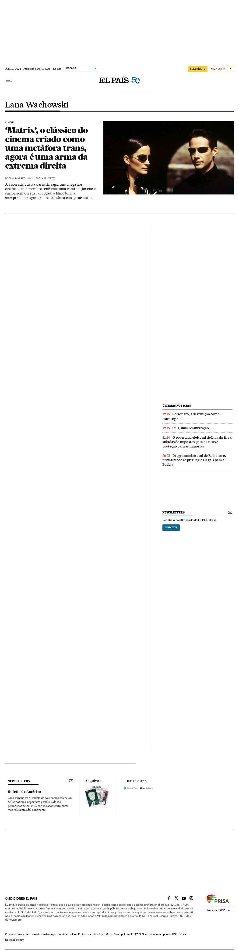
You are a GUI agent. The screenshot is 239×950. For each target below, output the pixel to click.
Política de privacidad (91, 934)
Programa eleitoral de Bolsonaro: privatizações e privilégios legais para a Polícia (194, 460)
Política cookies (67, 934)
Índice (182, 934)
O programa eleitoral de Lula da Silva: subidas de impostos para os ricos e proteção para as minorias (197, 441)
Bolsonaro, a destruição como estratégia (190, 416)
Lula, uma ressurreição (190, 428)
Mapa (109, 934)
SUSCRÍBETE (197, 68)
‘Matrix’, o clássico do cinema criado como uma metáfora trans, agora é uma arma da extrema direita (46, 148)
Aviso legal (49, 934)
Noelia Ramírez (15, 178)
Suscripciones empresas (156, 934)
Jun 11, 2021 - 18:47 (41, 178)
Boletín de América (24, 792)
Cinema (9, 122)
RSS (174, 934)
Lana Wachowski (37, 105)
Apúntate (171, 527)
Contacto (10, 934)
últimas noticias (176, 405)
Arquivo (92, 781)
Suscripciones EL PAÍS (127, 934)
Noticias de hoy (14, 939)
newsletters (173, 512)
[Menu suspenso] (9, 80)
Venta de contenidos (30, 934)
